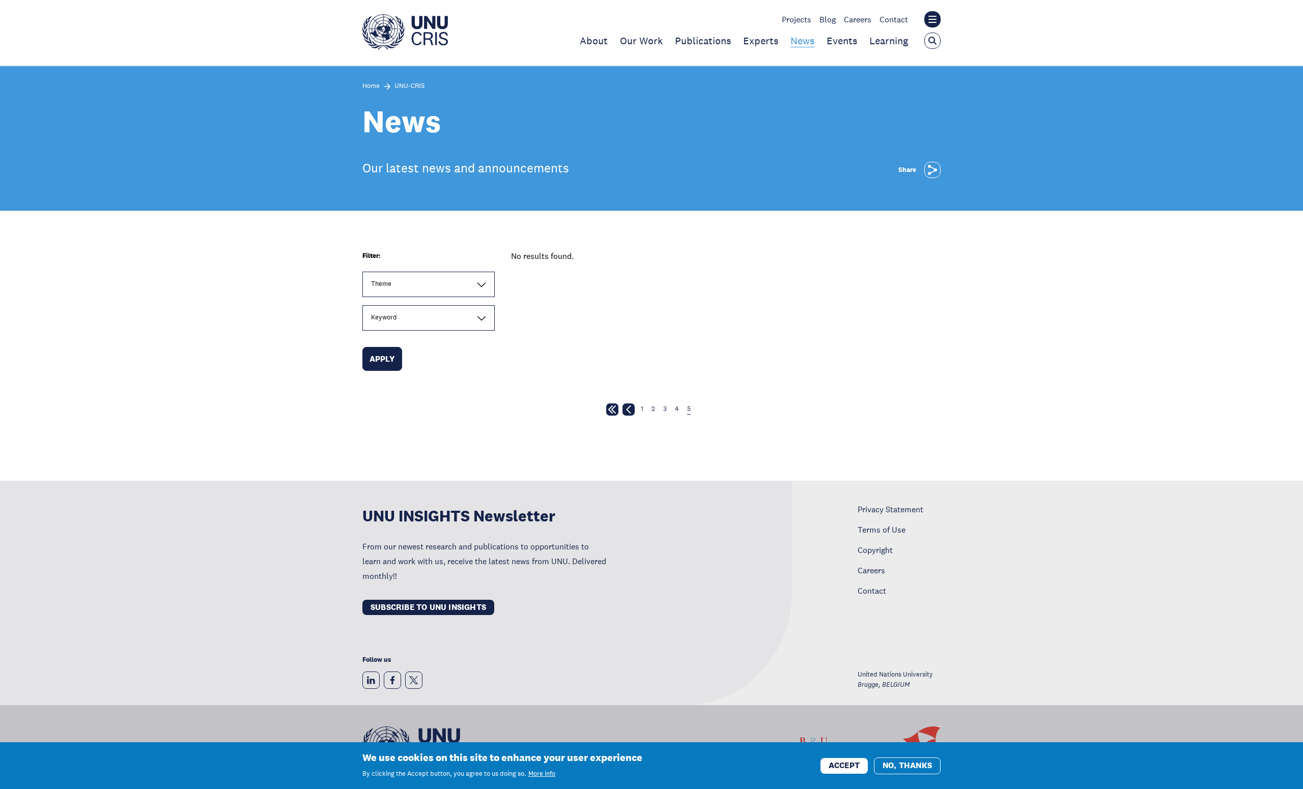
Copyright (875, 550)
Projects (796, 19)
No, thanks (907, 764)
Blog (827, 19)
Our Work (641, 41)
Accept (844, 764)
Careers (857, 19)
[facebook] (392, 680)
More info (541, 774)
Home (371, 86)
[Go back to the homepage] (405, 47)
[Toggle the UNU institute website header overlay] (932, 19)
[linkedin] (371, 680)
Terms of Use (881, 529)
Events (842, 41)
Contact (894, 19)
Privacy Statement (890, 509)
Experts (760, 41)
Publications (703, 41)
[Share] (932, 170)
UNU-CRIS (409, 86)
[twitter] (413, 680)
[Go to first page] (612, 411)
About (594, 41)
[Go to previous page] (628, 411)
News (802, 41)
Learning (888, 41)
